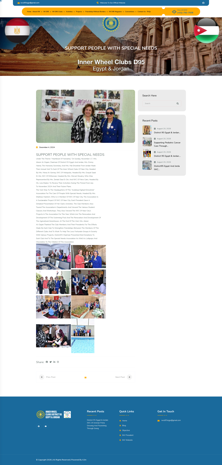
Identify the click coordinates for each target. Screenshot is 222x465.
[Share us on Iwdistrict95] (203, 3)
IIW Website (127, 440)
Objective (126, 430)
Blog (124, 425)
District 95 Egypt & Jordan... (167, 132)
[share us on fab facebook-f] (38, 426)
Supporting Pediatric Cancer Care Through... (167, 144)
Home (29, 12)
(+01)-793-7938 (185, 13)
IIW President (127, 435)
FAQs (149, 12)
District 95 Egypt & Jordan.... (167, 156)
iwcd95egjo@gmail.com (30, 3)
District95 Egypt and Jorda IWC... (167, 168)
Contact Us (142, 12)
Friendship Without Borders (95, 12)
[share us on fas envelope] (45, 426)
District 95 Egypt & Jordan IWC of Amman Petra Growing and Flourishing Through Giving (97, 424)
